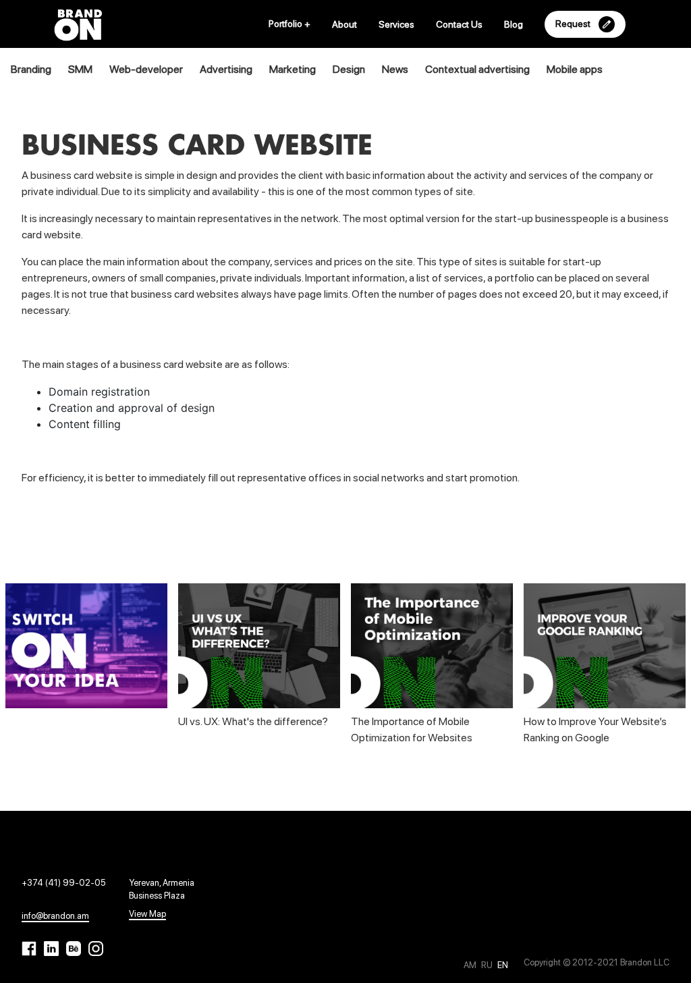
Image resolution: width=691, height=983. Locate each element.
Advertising (226, 69)
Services (396, 24)
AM (471, 965)
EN (502, 965)
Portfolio (289, 23)
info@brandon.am (55, 916)
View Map (147, 914)
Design (349, 69)
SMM (80, 69)
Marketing (292, 69)
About (344, 24)
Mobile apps (575, 69)
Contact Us (459, 24)
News (395, 69)
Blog (513, 24)
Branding (31, 69)
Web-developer (146, 69)
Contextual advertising (477, 69)
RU (488, 965)
